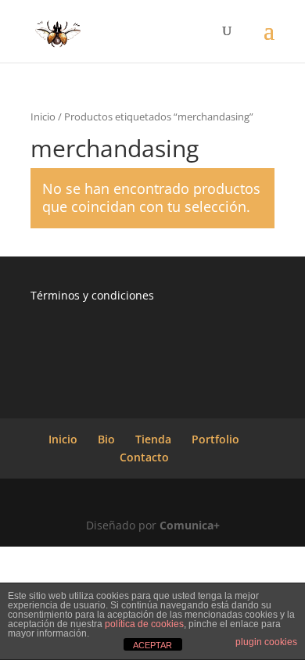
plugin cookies (266, 642)
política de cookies (144, 624)
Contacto (144, 457)
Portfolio (215, 439)
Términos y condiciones (92, 295)
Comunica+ (190, 525)
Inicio (43, 116)
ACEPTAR (152, 645)
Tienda (153, 439)
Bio (106, 439)
